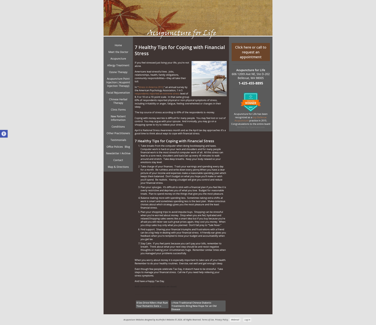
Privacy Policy (221, 319)
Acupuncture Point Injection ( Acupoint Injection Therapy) (118, 82)
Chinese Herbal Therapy (118, 101)
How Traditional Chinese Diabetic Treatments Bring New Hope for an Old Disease (193, 306)
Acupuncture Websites (134, 319)
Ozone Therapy (118, 72)
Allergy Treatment (118, 65)
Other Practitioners (118, 133)
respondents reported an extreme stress (157, 93)
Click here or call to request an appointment (250, 52)
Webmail (235, 319)
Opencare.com (257, 127)
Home (118, 45)
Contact (118, 160)
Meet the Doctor (118, 52)
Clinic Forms (118, 109)
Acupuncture (118, 58)
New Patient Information (118, 118)
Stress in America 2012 (150, 87)
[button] (4, 134)
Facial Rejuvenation (118, 92)
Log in (247, 319)
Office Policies (115, 146)
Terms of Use (208, 319)
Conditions (118, 126)
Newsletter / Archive (118, 153)
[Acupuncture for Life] (188, 20)
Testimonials (118, 140)
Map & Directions (118, 167)
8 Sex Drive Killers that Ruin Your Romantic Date (152, 304)
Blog (127, 146)
